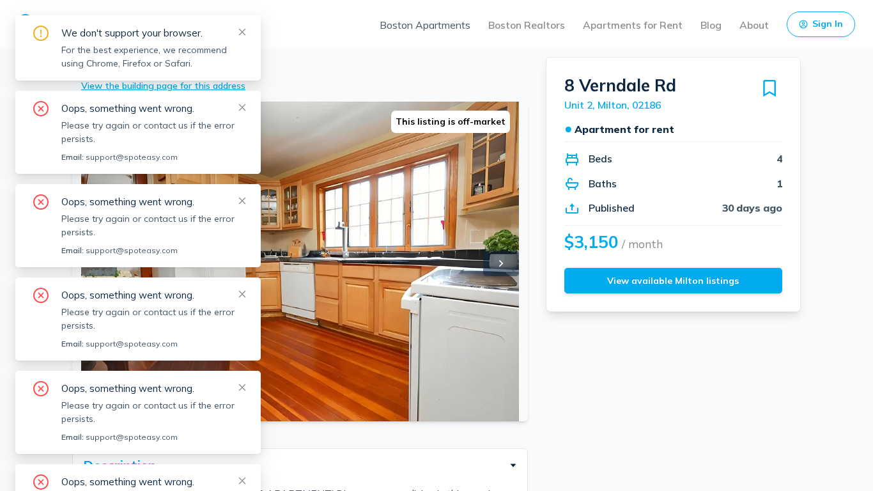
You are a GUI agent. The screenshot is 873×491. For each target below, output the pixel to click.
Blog (711, 25)
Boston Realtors (526, 25)
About (754, 25)
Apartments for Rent (633, 25)
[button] (300, 465)
